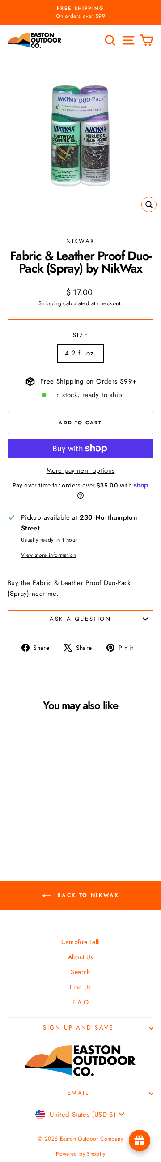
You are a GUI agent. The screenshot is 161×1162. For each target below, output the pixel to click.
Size (80, 335)
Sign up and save (78, 1027)
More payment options (81, 470)
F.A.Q (80, 1002)
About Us (80, 957)
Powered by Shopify (80, 1154)
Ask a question (80, 619)
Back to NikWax (87, 895)
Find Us (80, 987)
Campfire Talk (80, 941)
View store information (48, 555)
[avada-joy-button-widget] (139, 1140)
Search (80, 971)
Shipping (49, 303)
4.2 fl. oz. (80, 353)
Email (78, 1093)
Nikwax (80, 241)
